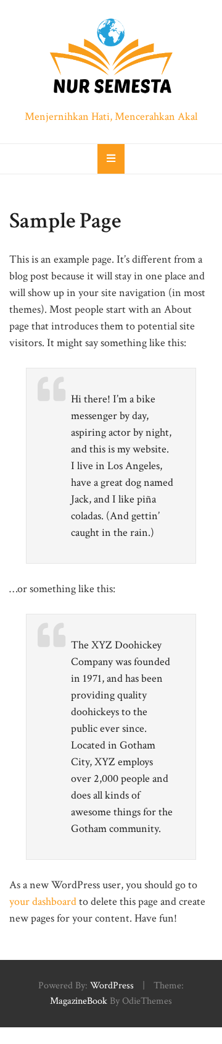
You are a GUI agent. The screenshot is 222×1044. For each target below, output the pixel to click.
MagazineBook (78, 1001)
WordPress (112, 985)
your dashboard (42, 901)
